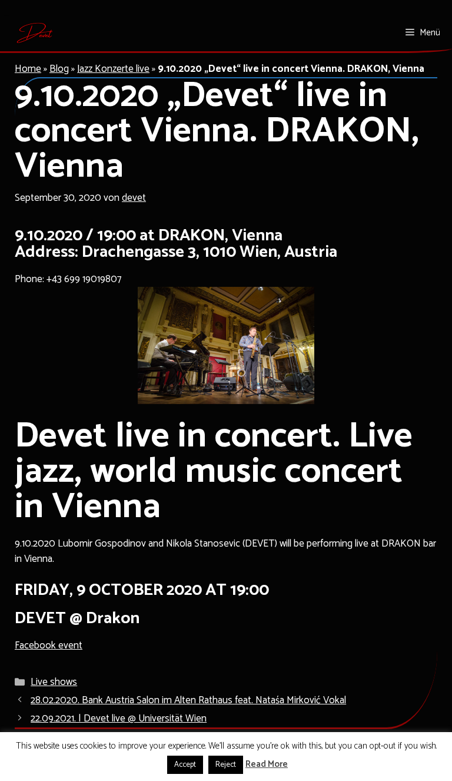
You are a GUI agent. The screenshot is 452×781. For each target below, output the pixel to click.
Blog (59, 69)
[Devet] (35, 33)
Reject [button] (225, 765)
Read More (266, 765)
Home (28, 69)
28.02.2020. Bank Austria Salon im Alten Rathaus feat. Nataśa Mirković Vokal (188, 700)
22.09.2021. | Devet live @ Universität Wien (119, 718)
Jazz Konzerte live (113, 69)
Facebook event (48, 645)
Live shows (54, 682)
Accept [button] (185, 765)
